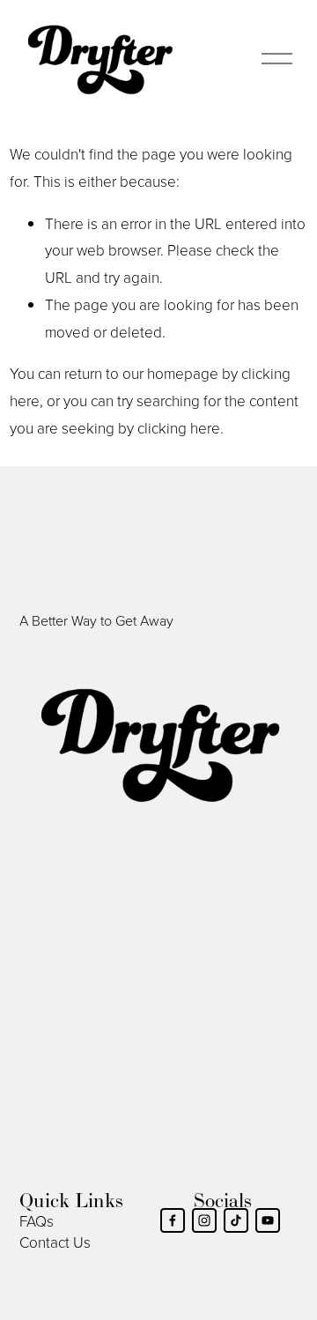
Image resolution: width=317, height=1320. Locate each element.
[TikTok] (236, 1220)
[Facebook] (172, 1220)
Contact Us (55, 1242)
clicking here (178, 428)
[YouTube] (267, 1220)
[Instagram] (204, 1220)
